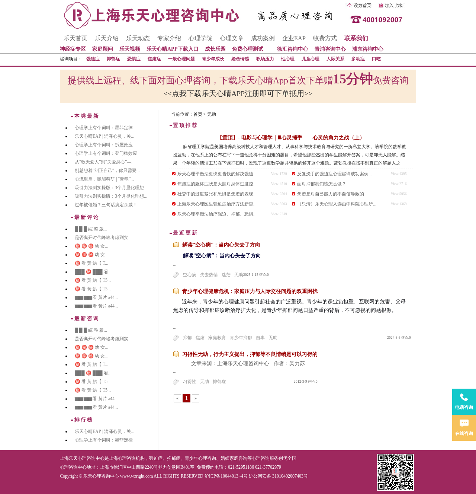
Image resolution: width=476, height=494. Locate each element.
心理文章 (232, 38)
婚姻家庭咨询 (234, 458)
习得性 (189, 381)
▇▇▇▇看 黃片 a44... (96, 297)
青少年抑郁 (241, 337)
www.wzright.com (136, 476)
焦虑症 (154, 58)
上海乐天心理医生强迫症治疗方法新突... (217, 204)
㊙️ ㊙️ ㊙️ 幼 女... (91, 246)
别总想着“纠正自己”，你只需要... (107, 170)
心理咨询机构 (131, 458)
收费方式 (325, 38)
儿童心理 (310, 58)
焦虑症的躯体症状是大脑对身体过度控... (217, 184)
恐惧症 (134, 58)
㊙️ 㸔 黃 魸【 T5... (93, 280)
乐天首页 (75, 38)
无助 (238, 274)
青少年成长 (213, 58)
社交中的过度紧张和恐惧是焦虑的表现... (217, 194)
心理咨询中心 (73, 467)
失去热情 (209, 274)
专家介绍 (169, 38)
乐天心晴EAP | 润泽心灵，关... (104, 136)
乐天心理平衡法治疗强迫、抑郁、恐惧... (217, 214)
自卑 (260, 337)
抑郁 (187, 337)
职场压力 (265, 58)
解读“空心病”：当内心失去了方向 (221, 245)
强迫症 (93, 58)
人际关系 (335, 58)
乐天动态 (138, 38)
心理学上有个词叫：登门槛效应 (106, 153)
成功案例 (263, 38)
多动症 (358, 58)
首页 (197, 114)
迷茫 (226, 274)
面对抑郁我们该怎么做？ (321, 184)
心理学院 (200, 38)
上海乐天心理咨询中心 (82, 458)
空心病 (189, 274)
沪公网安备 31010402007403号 (278, 476)
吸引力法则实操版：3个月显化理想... (111, 187)
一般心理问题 (181, 58)
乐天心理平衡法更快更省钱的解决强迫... (217, 173)
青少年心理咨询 (200, 458)
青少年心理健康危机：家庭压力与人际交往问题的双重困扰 (250, 291)
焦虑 (200, 337)
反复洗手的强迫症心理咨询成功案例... (334, 173)
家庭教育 (217, 337)
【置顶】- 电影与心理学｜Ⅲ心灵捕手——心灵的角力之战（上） (291, 137)
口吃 (376, 58)
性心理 (288, 58)
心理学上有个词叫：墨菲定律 (104, 127)
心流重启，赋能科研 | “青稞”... (104, 179)
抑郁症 (113, 58)
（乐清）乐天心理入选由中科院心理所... (336, 204)
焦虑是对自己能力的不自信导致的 (330, 194)
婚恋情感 (240, 58)
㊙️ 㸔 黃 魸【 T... (91, 263)
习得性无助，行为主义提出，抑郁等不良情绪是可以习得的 (250, 354)
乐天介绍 (107, 38)
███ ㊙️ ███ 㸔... (93, 271)
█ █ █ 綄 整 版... (91, 229)
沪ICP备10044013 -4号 (226, 476)
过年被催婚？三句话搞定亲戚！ (106, 204)
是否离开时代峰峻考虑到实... (103, 237)
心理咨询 (261, 458)
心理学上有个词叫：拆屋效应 (104, 144)
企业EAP (294, 38)
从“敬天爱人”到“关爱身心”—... (105, 162)
